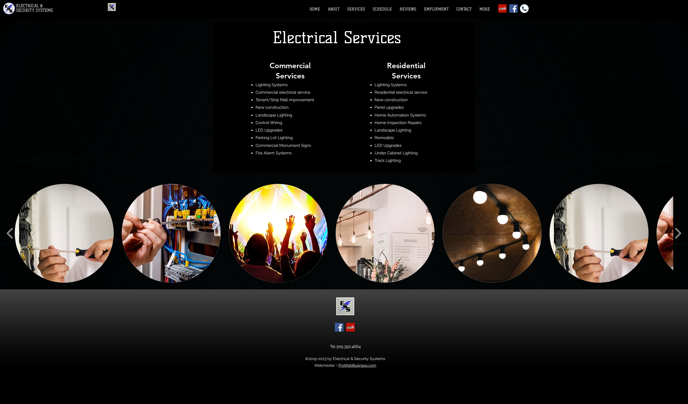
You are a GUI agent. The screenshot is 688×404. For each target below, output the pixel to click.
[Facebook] (513, 8)
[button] (357, 9)
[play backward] (10, 233)
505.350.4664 (348, 346)
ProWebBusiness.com (357, 365)
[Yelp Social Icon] (502, 8)
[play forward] (678, 233)
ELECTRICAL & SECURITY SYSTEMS (34, 8)
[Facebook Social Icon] (339, 327)
